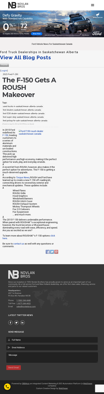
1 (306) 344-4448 (23, 300)
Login (4, 70)
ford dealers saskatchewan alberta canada (22, 110)
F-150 (5, 135)
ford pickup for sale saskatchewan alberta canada (25, 121)
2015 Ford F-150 (10, 74)
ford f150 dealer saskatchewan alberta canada (23, 113)
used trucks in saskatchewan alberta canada (23, 106)
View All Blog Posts (25, 57)
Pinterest (56, 252)
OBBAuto (26, 384)
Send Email (13, 368)
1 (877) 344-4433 (23, 303)
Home (4, 65)
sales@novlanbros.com (26, 307)
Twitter (52, 252)
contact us (18, 243)
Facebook (48, 252)
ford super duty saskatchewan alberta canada (23, 117)
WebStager (87, 384)
